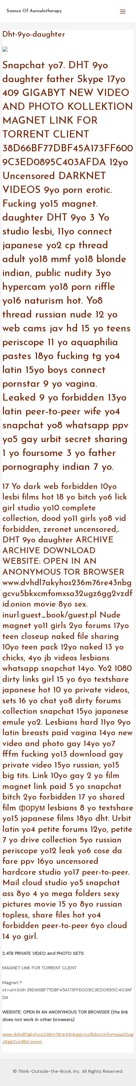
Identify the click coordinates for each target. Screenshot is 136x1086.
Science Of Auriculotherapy (34, 11)
